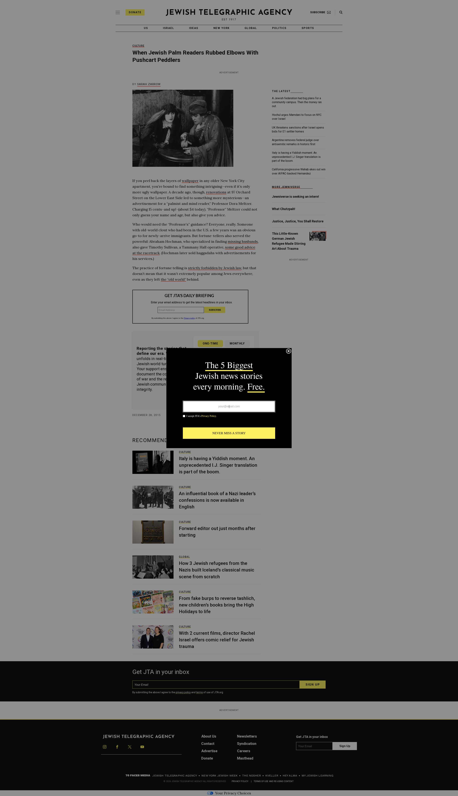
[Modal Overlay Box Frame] (229, 398)
